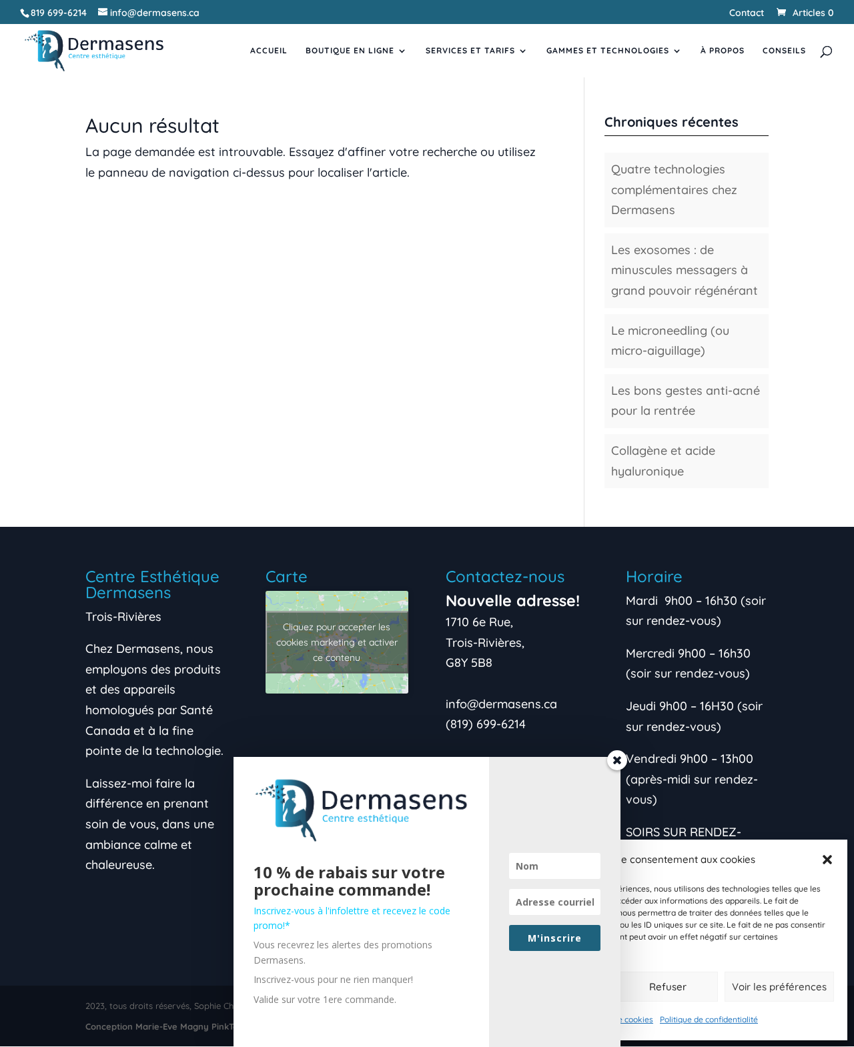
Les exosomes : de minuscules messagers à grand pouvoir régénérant (684, 270)
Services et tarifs (470, 50)
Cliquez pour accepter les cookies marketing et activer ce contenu (337, 641)
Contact (746, 13)
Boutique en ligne (350, 50)
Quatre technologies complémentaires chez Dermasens (674, 189)
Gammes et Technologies (607, 50)
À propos (723, 50)
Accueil (269, 50)
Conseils (784, 50)
